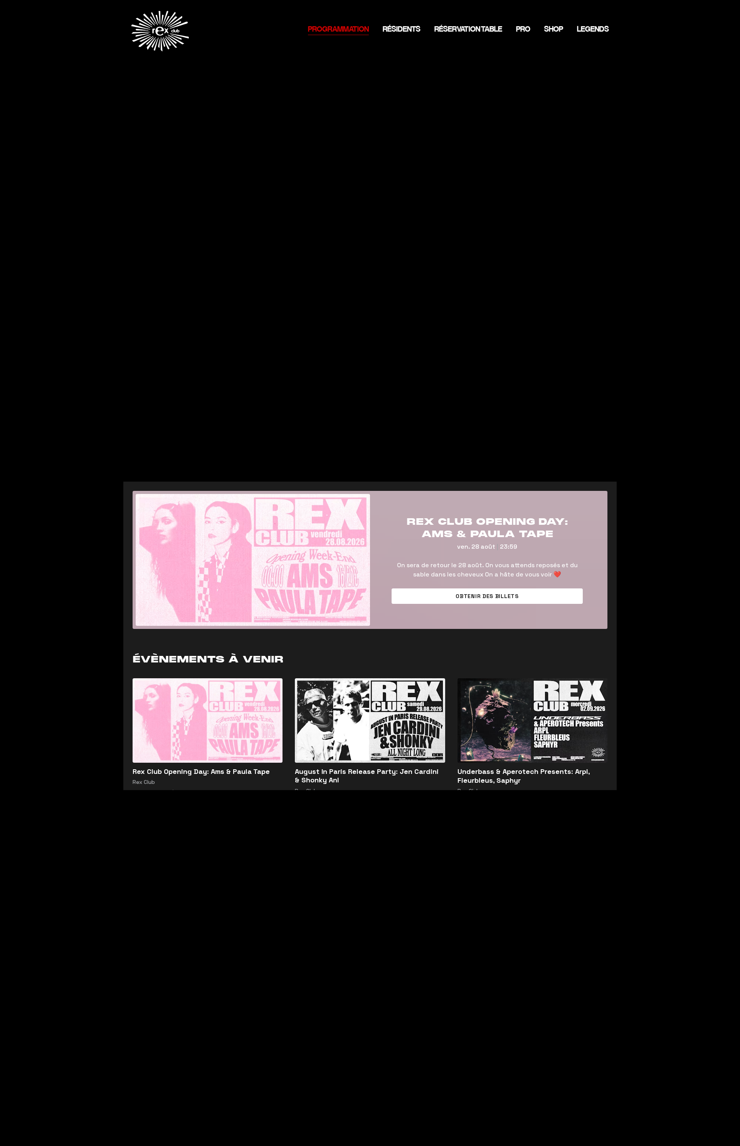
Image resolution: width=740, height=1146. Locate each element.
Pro (523, 29)
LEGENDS (593, 29)
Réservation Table (468, 29)
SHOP (553, 29)
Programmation (338, 29)
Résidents (401, 29)
